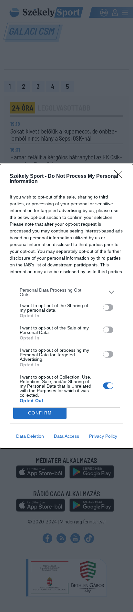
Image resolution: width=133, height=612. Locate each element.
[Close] (120, 176)
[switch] (108, 307)
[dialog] (66, 306)
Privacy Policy (103, 436)
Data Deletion (30, 436)
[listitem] (66, 292)
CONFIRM (40, 413)
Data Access (66, 436)
